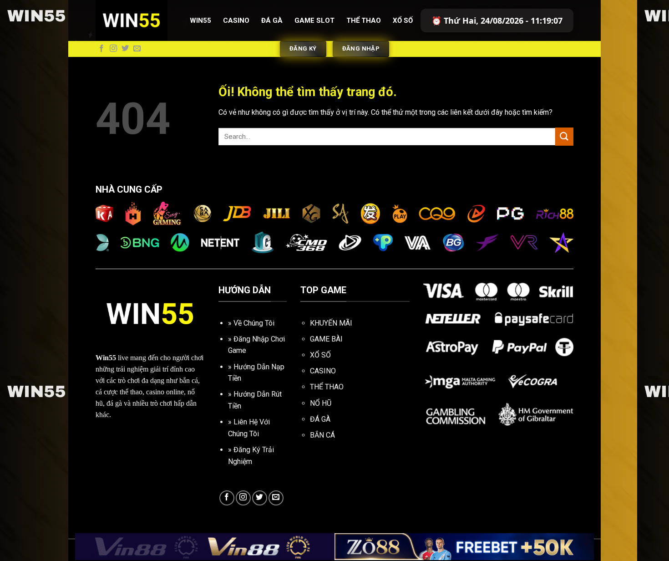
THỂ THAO (327, 386)
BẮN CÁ (322, 435)
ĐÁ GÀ (320, 419)
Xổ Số (403, 20)
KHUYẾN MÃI (331, 323)
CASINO (323, 371)
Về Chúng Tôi (253, 323)
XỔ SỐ (320, 355)
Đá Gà (272, 20)
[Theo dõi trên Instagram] (113, 49)
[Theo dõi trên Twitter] (125, 49)
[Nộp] (564, 136)
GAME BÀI (326, 339)
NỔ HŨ (320, 403)
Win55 (200, 20)
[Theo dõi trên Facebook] (101, 49)
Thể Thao (363, 20)
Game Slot (314, 20)
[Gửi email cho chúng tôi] (137, 49)
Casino (236, 20)
